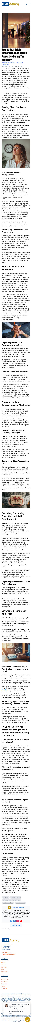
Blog (2, 969)
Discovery (4, 971)
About (3, 965)
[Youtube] (21, 921)
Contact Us (4, 979)
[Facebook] (11, 921)
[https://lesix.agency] (10, 3)
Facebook (4, 982)
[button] (29, 3)
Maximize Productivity (8, 62)
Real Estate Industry (8, 903)
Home (3, 962)
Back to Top (16, 925)
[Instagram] (17, 921)
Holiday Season (7, 900)
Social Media (16, 900)
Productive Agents (20, 903)
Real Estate (6, 897)
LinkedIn (4, 984)
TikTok (3, 986)
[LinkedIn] (14, 921)
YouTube (4, 988)
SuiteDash (5, 690)
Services (3, 967)
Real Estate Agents (16, 897)
